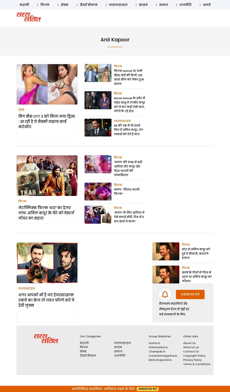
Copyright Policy (194, 356)
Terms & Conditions (196, 364)
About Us (189, 343)
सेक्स (64, 5)
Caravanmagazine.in (163, 356)
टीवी (21, 110)
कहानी (24, 5)
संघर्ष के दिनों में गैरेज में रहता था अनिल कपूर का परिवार (197, 277)
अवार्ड (206, 5)
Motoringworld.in (160, 360)
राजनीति (185, 5)
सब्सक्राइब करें (190, 294)
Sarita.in (154, 343)
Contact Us (191, 351)
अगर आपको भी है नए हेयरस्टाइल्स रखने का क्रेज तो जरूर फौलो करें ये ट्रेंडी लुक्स (46, 300)
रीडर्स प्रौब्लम (88, 5)
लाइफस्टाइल (118, 5)
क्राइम (143, 5)
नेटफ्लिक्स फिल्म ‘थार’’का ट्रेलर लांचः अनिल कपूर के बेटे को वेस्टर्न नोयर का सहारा (46, 213)
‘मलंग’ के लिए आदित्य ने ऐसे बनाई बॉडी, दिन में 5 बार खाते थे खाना (129, 217)
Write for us (191, 347)
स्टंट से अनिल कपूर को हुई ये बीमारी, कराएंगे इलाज (196, 253)
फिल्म (44, 5)
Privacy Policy (192, 360)
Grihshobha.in (158, 347)
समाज (163, 5)
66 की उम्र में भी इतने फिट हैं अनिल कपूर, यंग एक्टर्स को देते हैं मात (128, 130)
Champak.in (157, 351)
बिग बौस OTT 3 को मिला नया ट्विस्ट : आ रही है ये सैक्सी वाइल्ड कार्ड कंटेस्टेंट (46, 121)
